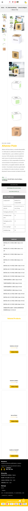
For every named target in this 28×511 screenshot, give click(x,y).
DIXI (23, 492)
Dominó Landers (14, 380)
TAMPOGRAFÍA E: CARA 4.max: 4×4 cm (13, 290)
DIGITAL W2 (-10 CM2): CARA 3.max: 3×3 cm (14, 272)
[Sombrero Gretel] (14, 333)
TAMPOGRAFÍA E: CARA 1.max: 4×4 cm (13, 279)
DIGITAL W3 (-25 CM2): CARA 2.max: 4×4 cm (14, 297)
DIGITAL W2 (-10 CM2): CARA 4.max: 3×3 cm (14, 276)
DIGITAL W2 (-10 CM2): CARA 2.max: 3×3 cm (14, 269)
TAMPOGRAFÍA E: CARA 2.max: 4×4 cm (13, 283)
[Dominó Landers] (14, 367)
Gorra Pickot (14, 415)
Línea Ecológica (22, 7)
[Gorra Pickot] (14, 402)
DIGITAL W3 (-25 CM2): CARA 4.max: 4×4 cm (14, 304)
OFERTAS (10, 495)
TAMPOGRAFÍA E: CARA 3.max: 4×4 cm (13, 286)
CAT (2, 492)
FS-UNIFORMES (17, 492)
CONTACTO (4, 495)
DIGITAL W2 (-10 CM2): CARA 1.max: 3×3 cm (14, 265)
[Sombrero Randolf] (14, 437)
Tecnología (4, 180)
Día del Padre (6, 143)
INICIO (2, 487)
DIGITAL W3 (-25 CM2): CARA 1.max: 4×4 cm (14, 293)
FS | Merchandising (11, 7)
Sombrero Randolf (14, 450)
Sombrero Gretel (14, 346)
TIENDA (3, 490)
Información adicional (14, 188)
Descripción (14, 185)
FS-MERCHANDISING (8, 492)
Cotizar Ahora (14, 352)
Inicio (2, 7)
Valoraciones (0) (14, 191)
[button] (25, 2)
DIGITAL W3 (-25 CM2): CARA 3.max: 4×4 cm (14, 300)
